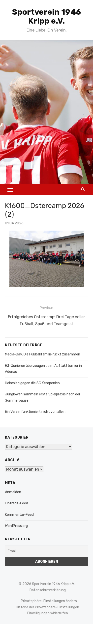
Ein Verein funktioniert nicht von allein (35, 412)
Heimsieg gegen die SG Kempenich (32, 383)
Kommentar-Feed (19, 515)
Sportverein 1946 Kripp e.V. (46, 16)
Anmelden (13, 492)
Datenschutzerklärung (48, 590)
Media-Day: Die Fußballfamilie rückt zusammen (42, 354)
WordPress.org (16, 526)
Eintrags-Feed (16, 503)
